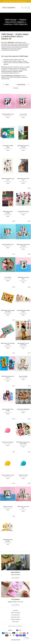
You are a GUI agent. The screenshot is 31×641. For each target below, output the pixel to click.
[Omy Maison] (15, 589)
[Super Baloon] (15, 562)
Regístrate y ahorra (15, 626)
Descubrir (15, 605)
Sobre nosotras (15, 621)
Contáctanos (15, 610)
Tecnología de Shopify (15, 639)
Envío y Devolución (15, 614)
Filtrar (7, 84)
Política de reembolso (15, 619)
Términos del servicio (15, 617)
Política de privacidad (15, 612)
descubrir (15, 577)
